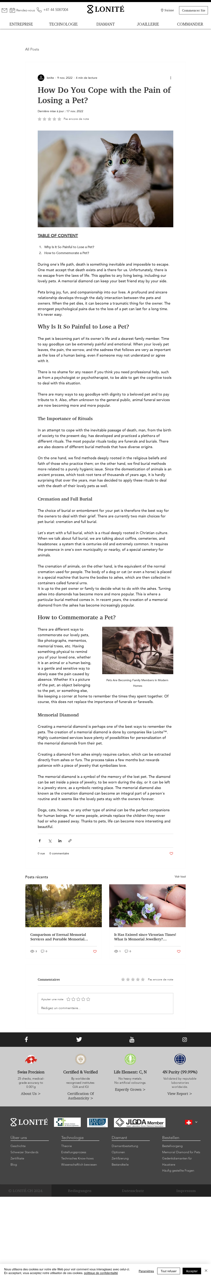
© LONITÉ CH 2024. (25, 1190)
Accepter (192, 1271)
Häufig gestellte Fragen (178, 1170)
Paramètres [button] (146, 1271)
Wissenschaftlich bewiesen (79, 1165)
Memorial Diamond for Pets (181, 1152)
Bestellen (170, 1137)
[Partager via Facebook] (40, 841)
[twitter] (79, 1039)
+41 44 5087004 (55, 9)
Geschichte (18, 1146)
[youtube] (132, 1039)
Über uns (19, 1137)
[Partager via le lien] (70, 841)
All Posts (32, 49)
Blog (14, 1165)
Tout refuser (169, 1271)
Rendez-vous (25, 10)
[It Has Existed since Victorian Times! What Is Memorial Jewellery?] (147, 905)
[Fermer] (206, 1271)
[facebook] (26, 1039)
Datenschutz (133, 1190)
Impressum (186, 1190)
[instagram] (185, 1039)
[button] (196, 1122)
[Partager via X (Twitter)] (50, 841)
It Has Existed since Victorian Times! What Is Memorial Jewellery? (145, 936)
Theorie (66, 1146)
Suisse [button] (169, 10)
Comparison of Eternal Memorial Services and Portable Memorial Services (58, 936)
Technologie (72, 1137)
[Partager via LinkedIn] (60, 841)
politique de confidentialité (101, 1273)
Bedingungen (79, 1190)
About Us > (31, 1093)
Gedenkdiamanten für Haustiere (177, 1161)
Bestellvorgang (172, 1146)
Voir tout (180, 877)
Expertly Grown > (130, 1089)
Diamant (119, 1137)
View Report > (180, 1093)
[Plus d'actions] (170, 77)
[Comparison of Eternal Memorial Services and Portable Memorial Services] (63, 905)
